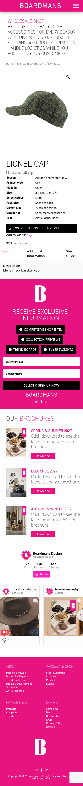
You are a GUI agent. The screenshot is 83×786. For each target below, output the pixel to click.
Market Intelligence (17, 676)
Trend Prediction (15, 680)
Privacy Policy (54, 723)
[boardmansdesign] (6, 591)
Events (50, 683)
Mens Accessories (26, 63)
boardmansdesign (24, 589)
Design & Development (19, 683)
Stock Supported (55, 672)
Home (9, 63)
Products (51, 680)
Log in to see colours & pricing (37, 228)
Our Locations (54, 716)
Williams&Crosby (41, 778)
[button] (68, 77)
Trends (10, 716)
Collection (51, 676)
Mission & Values (16, 672)
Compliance (12, 712)
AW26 (39, 218)
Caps (43, 63)
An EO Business (15, 690)
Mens (55, 218)
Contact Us (52, 708)
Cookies (50, 726)
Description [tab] (10, 251)
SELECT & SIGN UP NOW (41, 385)
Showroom (12, 687)
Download (43, 456)
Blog (48, 712)
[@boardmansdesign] (26, 555)
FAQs (49, 719)
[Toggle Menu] (76, 5)
